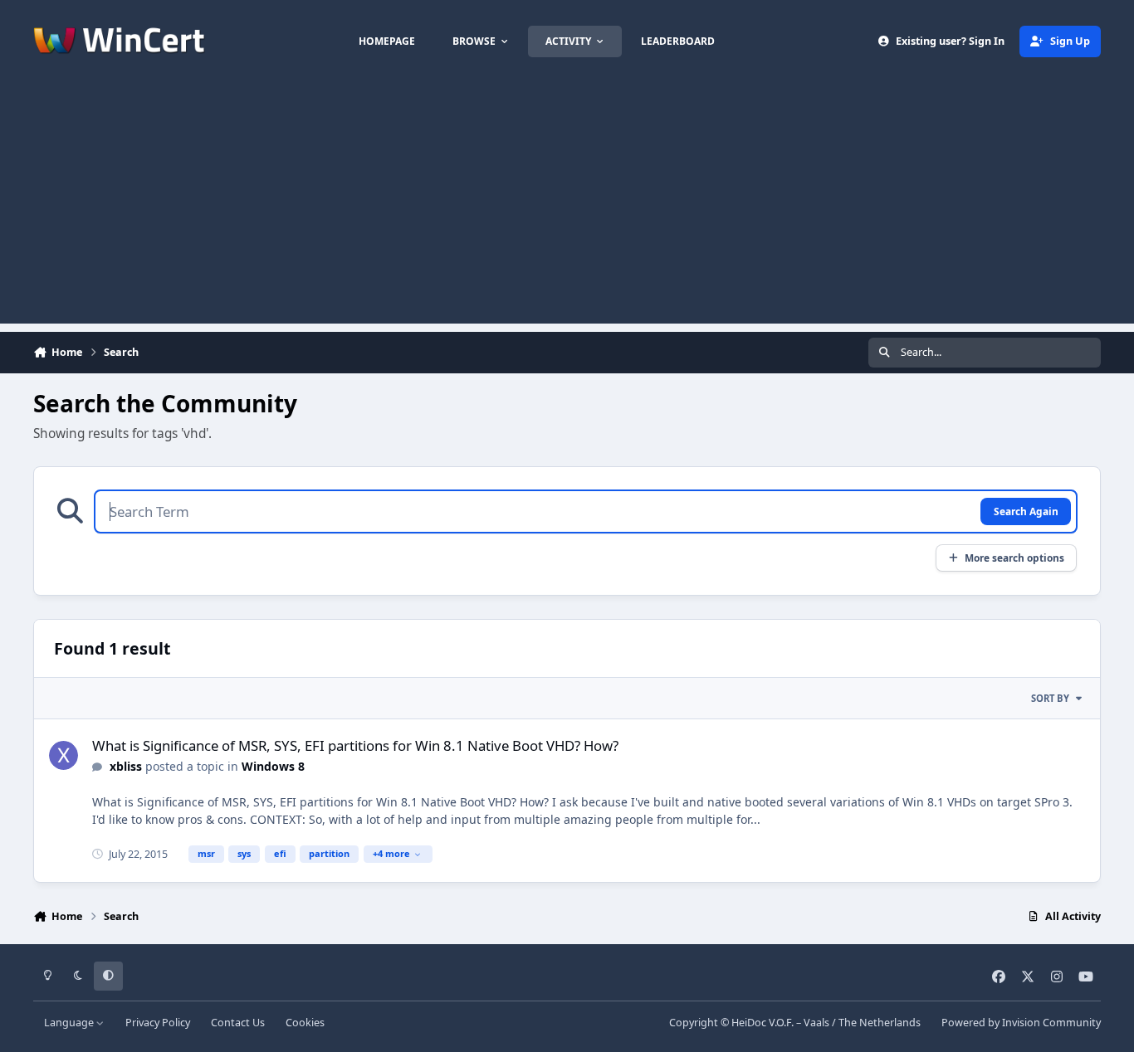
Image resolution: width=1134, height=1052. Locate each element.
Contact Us (238, 1022)
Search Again (1026, 511)
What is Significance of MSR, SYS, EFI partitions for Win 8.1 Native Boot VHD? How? (355, 745)
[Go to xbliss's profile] (63, 755)
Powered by (1021, 1022)
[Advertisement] (567, 207)
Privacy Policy (157, 1022)
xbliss (126, 766)
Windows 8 (273, 766)
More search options (1014, 557)
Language (70, 1022)
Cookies (305, 1022)
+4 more (391, 853)
